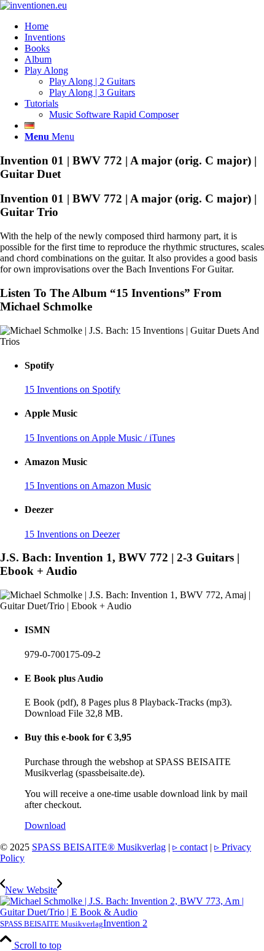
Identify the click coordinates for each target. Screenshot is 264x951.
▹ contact (190, 847)
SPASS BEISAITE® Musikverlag (99, 847)
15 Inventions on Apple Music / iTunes (100, 438)
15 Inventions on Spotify (72, 389)
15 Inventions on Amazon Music (88, 485)
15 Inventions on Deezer (72, 534)
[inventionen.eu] (33, 5)
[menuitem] (144, 26)
